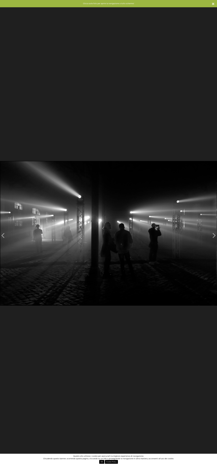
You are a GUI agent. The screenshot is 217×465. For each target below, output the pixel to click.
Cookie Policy (111, 462)
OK (102, 462)
